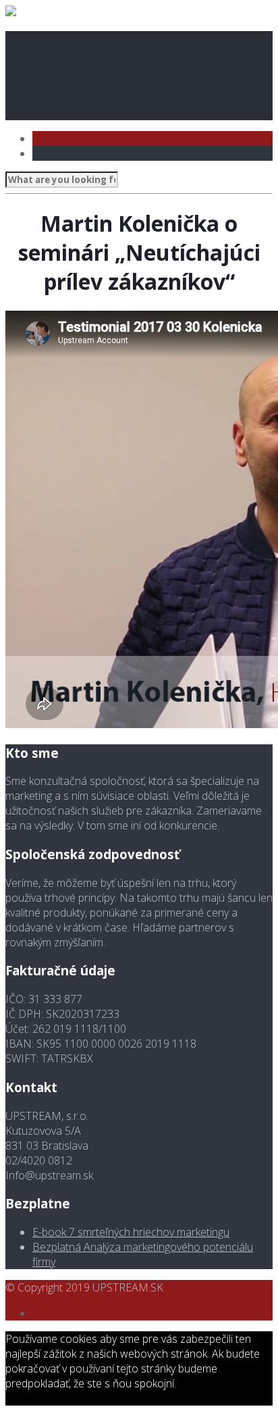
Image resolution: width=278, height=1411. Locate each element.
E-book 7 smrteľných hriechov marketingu (130, 1232)
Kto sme (56, 53)
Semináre (59, 68)
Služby (52, 83)
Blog (46, 98)
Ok (182, 1383)
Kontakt (58, 112)
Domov (53, 38)
